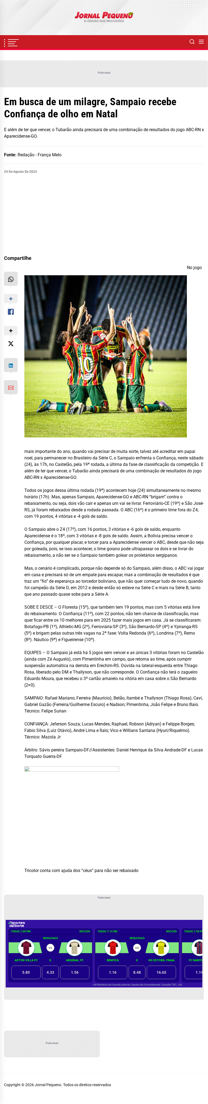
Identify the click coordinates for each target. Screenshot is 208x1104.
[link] (104, 17)
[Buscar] (192, 42)
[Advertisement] (104, 215)
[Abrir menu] (201, 42)
